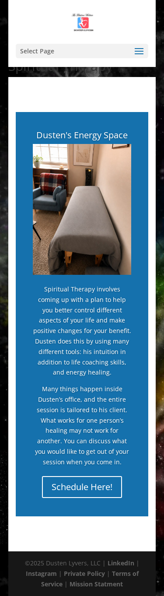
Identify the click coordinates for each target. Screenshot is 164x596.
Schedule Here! (82, 487)
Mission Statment (96, 584)
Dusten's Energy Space (82, 135)
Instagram (41, 573)
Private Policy (84, 573)
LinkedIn (121, 563)
